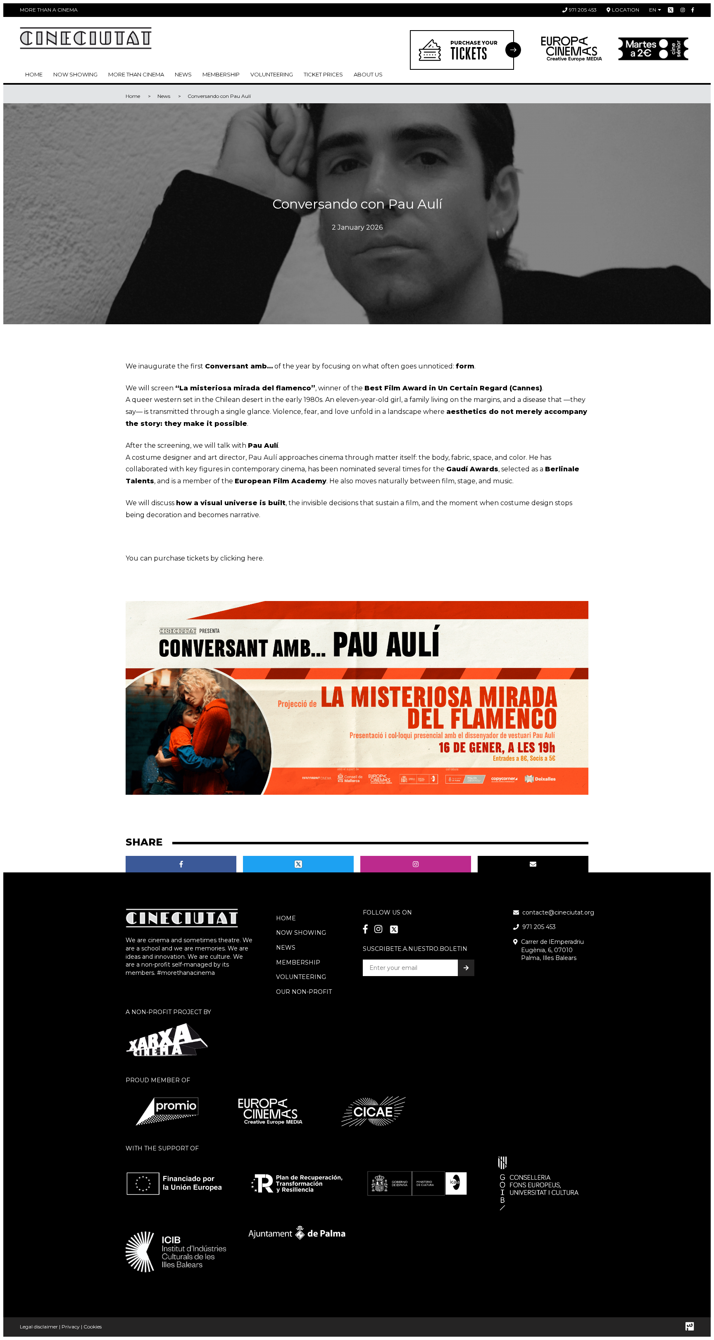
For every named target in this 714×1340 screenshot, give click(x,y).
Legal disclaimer (39, 1326)
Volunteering (271, 74)
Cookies (92, 1326)
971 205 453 (583, 10)
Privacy (71, 1326)
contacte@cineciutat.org (558, 912)
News (183, 74)
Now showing (75, 74)
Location (625, 10)
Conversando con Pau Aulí (219, 96)
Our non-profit (304, 991)
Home (34, 74)
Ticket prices (323, 74)
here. (254, 558)
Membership (298, 962)
